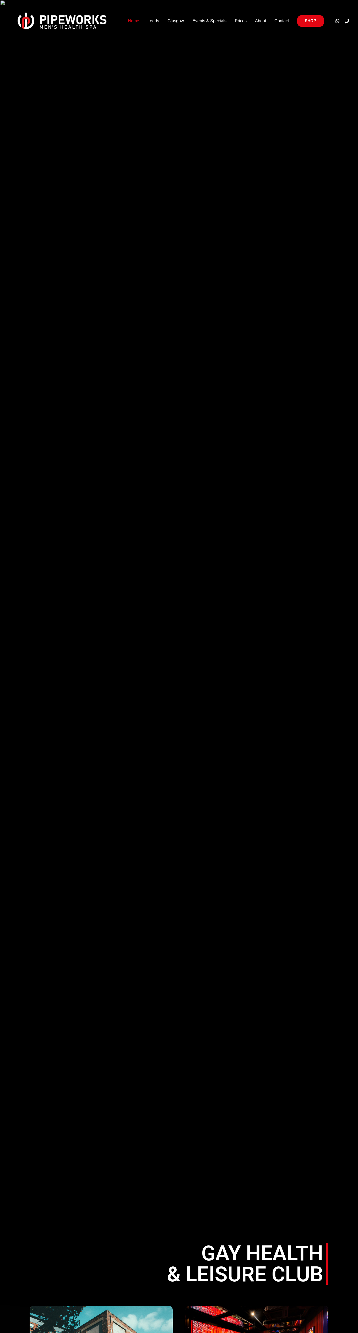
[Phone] (347, 21)
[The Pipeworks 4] (62, 21)
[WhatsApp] (337, 21)
